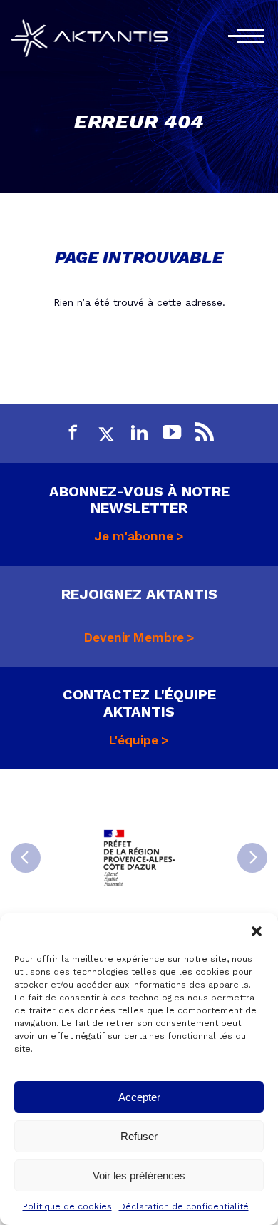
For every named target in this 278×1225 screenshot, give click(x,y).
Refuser (139, 1136)
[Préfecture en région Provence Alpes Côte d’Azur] (139, 857)
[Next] (252, 858)
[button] (256, 931)
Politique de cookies (67, 1206)
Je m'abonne (133, 536)
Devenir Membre (134, 637)
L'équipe (133, 740)
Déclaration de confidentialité (184, 1206)
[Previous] (26, 858)
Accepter (139, 1097)
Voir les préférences (139, 1175)
